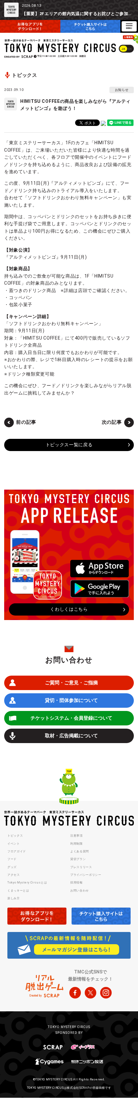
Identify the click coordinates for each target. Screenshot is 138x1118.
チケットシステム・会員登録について (71, 718)
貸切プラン (78, 859)
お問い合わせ (79, 890)
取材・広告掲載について (71, 736)
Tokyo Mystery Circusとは (27, 882)
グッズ (12, 867)
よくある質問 (79, 851)
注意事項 (76, 835)
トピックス (15, 835)
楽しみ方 (13, 898)
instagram (106, 992)
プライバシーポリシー (85, 874)
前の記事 (26, 422)
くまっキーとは (18, 890)
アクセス (13, 874)
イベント (13, 843)
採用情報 (76, 882)
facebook (75, 992)
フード (12, 859)
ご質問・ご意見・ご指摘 (71, 683)
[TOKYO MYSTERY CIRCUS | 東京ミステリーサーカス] (60, 45)
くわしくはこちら (69, 609)
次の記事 (112, 422)
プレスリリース (81, 867)
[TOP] (69, 787)
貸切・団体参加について (71, 700)
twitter (90, 992)
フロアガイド (16, 851)
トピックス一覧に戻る (69, 444)
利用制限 (76, 843)
